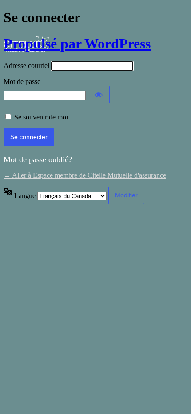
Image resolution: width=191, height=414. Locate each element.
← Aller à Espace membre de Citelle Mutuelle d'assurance (85, 175)
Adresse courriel (26, 65)
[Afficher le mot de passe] (99, 95)
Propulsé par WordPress (77, 44)
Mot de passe (22, 81)
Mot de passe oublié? (38, 159)
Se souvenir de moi (41, 117)
